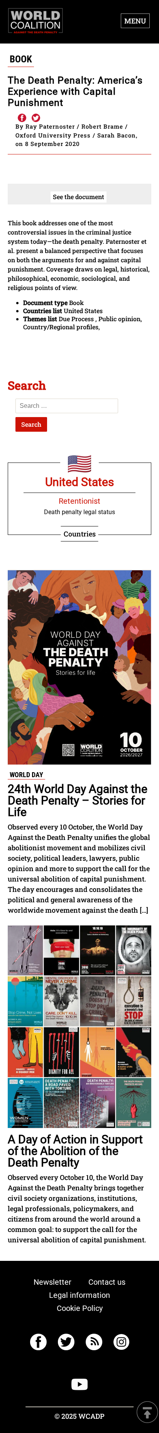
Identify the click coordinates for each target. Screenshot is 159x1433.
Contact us (106, 1282)
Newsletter (52, 1282)
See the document (78, 197)
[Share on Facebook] (21, 118)
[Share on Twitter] (36, 118)
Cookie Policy (80, 1308)
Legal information (79, 1295)
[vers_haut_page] (147, 1412)
